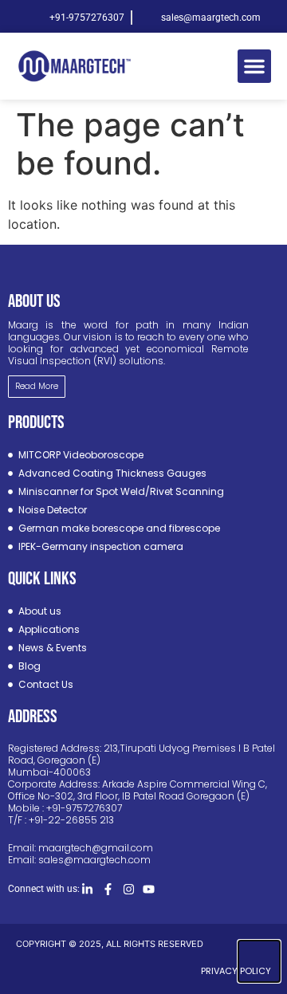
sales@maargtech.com (94, 859)
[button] (254, 66)
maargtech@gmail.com (95, 848)
